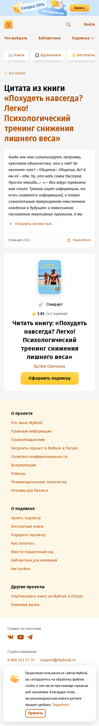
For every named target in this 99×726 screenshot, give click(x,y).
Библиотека (49, 38)
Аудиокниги (50, 55)
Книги (19, 55)
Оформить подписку (49, 378)
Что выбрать (15, 38)
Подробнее (60, 705)
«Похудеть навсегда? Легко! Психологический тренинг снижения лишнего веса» (43, 118)
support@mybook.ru (58, 660)
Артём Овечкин (49, 366)
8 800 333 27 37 (21, 660)
